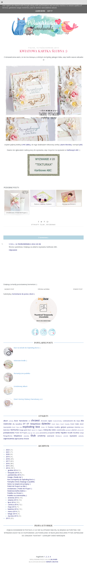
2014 (8, 468)
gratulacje (70, 427)
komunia (15, 429)
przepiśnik (51, 433)
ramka (57, 433)
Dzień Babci (55, 424)
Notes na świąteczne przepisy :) (19, 484)
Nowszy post (9, 289)
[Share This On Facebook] (39, 222)
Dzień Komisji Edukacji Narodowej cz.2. (28, 399)
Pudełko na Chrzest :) (15, 493)
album (5, 421)
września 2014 (13, 498)
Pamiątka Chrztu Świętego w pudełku (21, 482)
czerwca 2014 (13, 504)
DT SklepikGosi (34, 423)
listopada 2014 (13, 473)
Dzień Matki (74, 424)
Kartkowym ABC (73, 150)
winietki (65, 436)
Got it (50, 11)
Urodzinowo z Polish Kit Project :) (19, 489)
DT (24, 423)
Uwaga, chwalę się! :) (15, 477)
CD (29, 421)
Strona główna (44, 289)
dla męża (77, 421)
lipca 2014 (12, 502)
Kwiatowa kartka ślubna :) (16, 491)
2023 (8, 450)
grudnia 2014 (13, 470)
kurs (29, 430)
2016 (8, 463)
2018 (8, 459)
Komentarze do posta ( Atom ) (23, 294)
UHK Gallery (26, 145)
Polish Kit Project (21, 433)
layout (34, 430)
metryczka (47, 430)
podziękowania (8, 433)
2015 (8, 466)
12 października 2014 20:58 (28, 244)
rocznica (76, 433)
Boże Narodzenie (21, 421)
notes (54, 430)
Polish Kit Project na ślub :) (17, 486)
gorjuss (63, 427)
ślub (42, 225)
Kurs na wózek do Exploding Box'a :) (27, 348)
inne (82, 427)
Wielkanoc (59, 436)
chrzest (35, 420)
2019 (8, 457)
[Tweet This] (41, 222)
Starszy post (77, 289)
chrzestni (44, 421)
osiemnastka (61, 430)
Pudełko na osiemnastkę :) (17, 495)
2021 (8, 452)
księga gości (23, 430)
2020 (8, 454)
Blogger (54, 559)
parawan (68, 430)
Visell (12, 244)
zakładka (81, 436)
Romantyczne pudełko (22, 373)
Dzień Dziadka (65, 424)
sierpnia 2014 (13, 500)
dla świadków (17, 424)
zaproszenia (8, 438)
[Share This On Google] (47, 222)
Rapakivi (64, 433)
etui (21, 427)
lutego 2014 (12, 514)
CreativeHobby (57, 421)
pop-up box (31, 433)
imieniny (77, 427)
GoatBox (57, 427)
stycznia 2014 (13, 516)
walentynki (50, 436)
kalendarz (6, 430)
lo (36, 430)
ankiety (11, 421)
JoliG (80, 145)
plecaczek (80, 430)
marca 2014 (12, 511)
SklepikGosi (18, 436)
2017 (8, 461)
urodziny (41, 435)
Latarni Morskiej (65, 145)
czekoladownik (68, 421)
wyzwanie (51, 225)
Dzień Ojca (15, 427)
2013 (8, 518)
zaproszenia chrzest (21, 439)
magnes (40, 430)
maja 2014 (12, 507)
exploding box (31, 426)
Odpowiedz (13, 250)
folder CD (44, 427)
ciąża (50, 421)
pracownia (43, 433)
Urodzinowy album (20, 386)
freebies (51, 427)
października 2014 (14, 475)
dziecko (46, 423)
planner (74, 430)
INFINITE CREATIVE (52, 562)
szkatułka (26, 436)
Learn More (40, 11)
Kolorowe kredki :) (20, 360)
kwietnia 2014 (13, 509)
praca (37, 433)
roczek (70, 433)
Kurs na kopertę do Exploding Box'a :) (21, 479)
